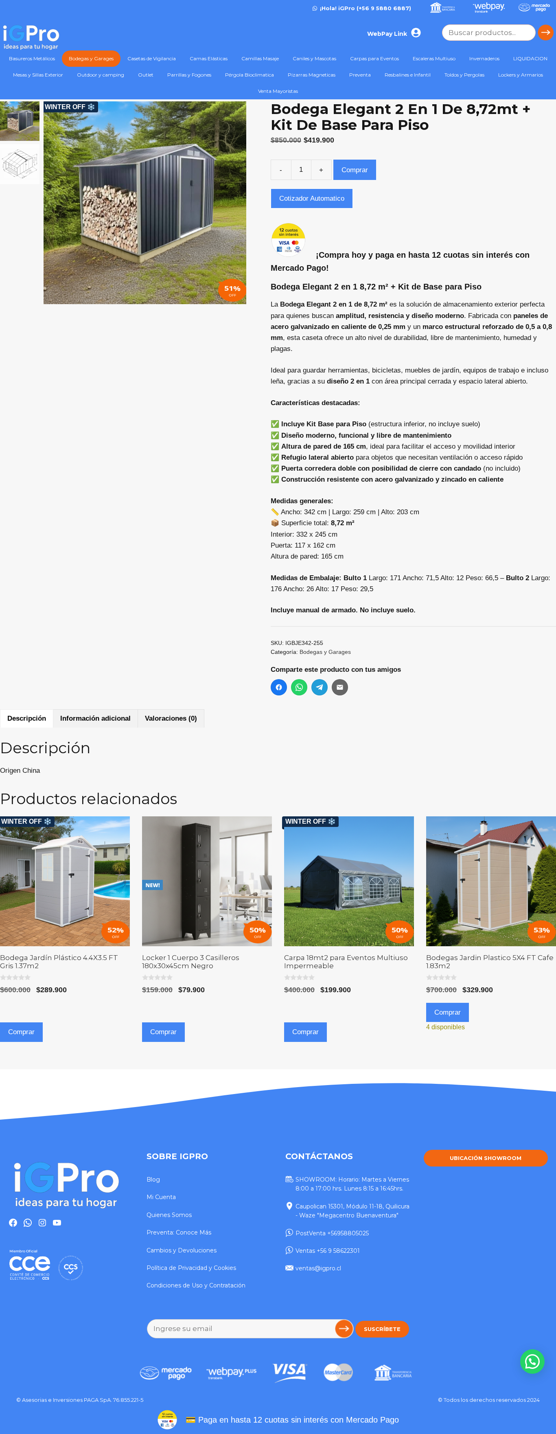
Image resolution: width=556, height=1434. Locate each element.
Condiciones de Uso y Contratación (196, 1285)
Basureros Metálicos (32, 58)
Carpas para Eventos (374, 58)
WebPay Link (387, 33)
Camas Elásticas (209, 58)
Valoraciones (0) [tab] (171, 718)
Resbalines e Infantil (408, 75)
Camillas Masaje (260, 58)
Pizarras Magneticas (311, 75)
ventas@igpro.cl (318, 1268)
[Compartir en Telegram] (319, 687)
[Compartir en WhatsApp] (299, 687)
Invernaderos (484, 58)
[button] (236, 207)
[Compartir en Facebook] (279, 687)
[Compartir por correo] (340, 687)
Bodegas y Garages (91, 58)
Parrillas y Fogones (189, 75)
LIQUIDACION (530, 58)
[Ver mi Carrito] (429, 33)
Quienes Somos (169, 1215)
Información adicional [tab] (95, 718)
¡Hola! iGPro (337, 8)
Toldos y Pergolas (464, 75)
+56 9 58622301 (338, 1250)
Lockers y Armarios (520, 75)
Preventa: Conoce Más (179, 1232)
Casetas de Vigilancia (151, 58)
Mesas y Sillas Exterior (38, 75)
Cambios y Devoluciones (182, 1250)
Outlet (145, 75)
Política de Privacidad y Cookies (191, 1268)
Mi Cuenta (161, 1197)
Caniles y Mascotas (314, 58)
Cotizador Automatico (311, 198)
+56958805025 (348, 1233)
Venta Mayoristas (278, 91)
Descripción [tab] (26, 718)
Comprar (354, 170)
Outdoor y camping (100, 75)
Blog (153, 1179)
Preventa (360, 75)
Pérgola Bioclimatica (249, 75)
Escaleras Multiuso (434, 58)
